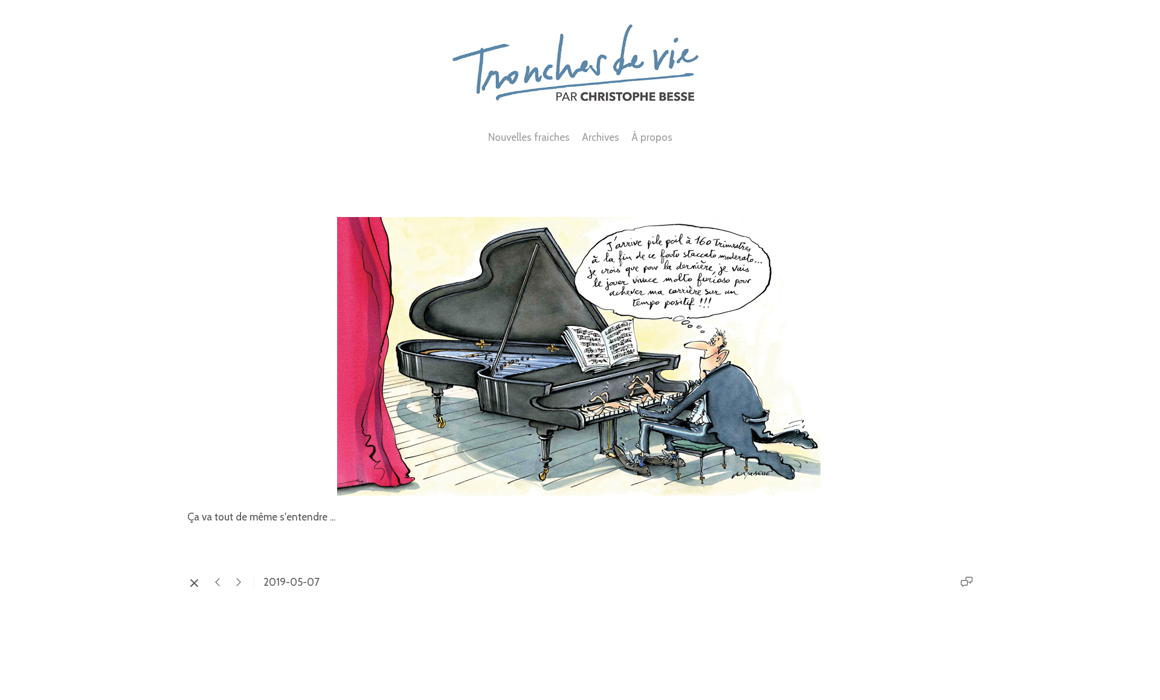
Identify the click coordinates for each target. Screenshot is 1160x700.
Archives (600, 137)
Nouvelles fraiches (529, 137)
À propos (651, 137)
